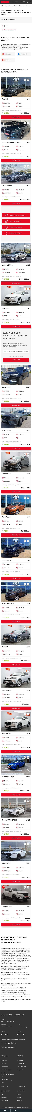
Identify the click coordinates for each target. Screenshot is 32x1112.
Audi (17, 948)
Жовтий (11, 994)
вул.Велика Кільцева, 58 (7, 1021)
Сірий (16, 990)
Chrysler (22, 950)
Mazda (17, 956)
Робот (29, 983)
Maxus (13, 956)
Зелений (4, 992)
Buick (25, 948)
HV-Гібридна (12, 985)
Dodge (18, 951)
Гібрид (9, 974)
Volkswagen (4, 963)
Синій (9, 992)
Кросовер (25, 966)
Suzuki (15, 962)
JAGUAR (11, 955)
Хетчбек (18, 966)
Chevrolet (16, 950)
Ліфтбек (24, 968)
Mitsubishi (11, 958)
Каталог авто (20, 1060)
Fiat (25, 951)
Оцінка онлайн (5, 1066)
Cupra (3, 951)
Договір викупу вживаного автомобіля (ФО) (7, 1074)
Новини (19, 1097)
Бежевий (27, 994)
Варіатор (23, 983)
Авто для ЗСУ (20, 1069)
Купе (8, 969)
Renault (14, 960)
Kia (20, 955)
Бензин (16, 972)
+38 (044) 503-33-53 (6, 1027)
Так (30, 997)
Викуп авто (4, 1060)
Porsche (3, 960)
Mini (5, 958)
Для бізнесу (4, 1100)
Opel (20, 958)
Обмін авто (4, 1063)
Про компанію (20, 1091)
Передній (14, 978)
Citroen (28, 950)
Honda (18, 953)
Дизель (11, 972)
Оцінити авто (16, 360)
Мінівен (18, 968)
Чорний (14, 992)
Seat (18, 960)
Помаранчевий (19, 994)
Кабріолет (18, 969)
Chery (10, 950)
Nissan (17, 958)
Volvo (10, 963)
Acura (13, 948)
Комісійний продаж (6, 1069)
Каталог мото (20, 1063)
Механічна (10, 983)
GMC (2, 953)
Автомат (17, 983)
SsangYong (4, 962)
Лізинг (3, 1094)
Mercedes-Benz (25, 956)
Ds (22, 951)
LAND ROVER (25, 955)
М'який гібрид (25, 974)
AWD (2, 980)
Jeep (16, 955)
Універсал (12, 966)
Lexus (3, 956)
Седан (3, 968)
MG (2, 958)
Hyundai (23, 953)
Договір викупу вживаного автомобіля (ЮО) (7, 1081)
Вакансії (19, 1094)
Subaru (10, 962)
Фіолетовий (4, 994)
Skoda (22, 960)
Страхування (4, 1097)
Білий (11, 990)
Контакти (19, 1100)
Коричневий (21, 992)
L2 (4, 1001)
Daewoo (13, 951)
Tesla (19, 962)
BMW (21, 948)
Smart (27, 960)
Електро (22, 972)
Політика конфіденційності (8, 1047)
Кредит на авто (5, 1091)
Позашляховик (10, 968)
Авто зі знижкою (21, 1066)
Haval (13, 953)
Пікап (12, 969)
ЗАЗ (14, 963)
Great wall (8, 953)
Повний (20, 978)
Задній (25, 978)
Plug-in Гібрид (16, 974)
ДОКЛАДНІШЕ (16, 117)
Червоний (22, 990)
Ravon (9, 960)
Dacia (8, 951)
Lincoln (8, 956)
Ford (28, 951)
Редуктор (5, 985)
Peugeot (25, 958)
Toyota (24, 962)
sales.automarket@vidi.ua (24, 1027)
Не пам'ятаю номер (16, 356)
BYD (29, 948)
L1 (1, 1001)
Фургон (3, 969)
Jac (7, 955)
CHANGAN (5, 950)
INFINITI (3, 955)
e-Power (3, 976)
